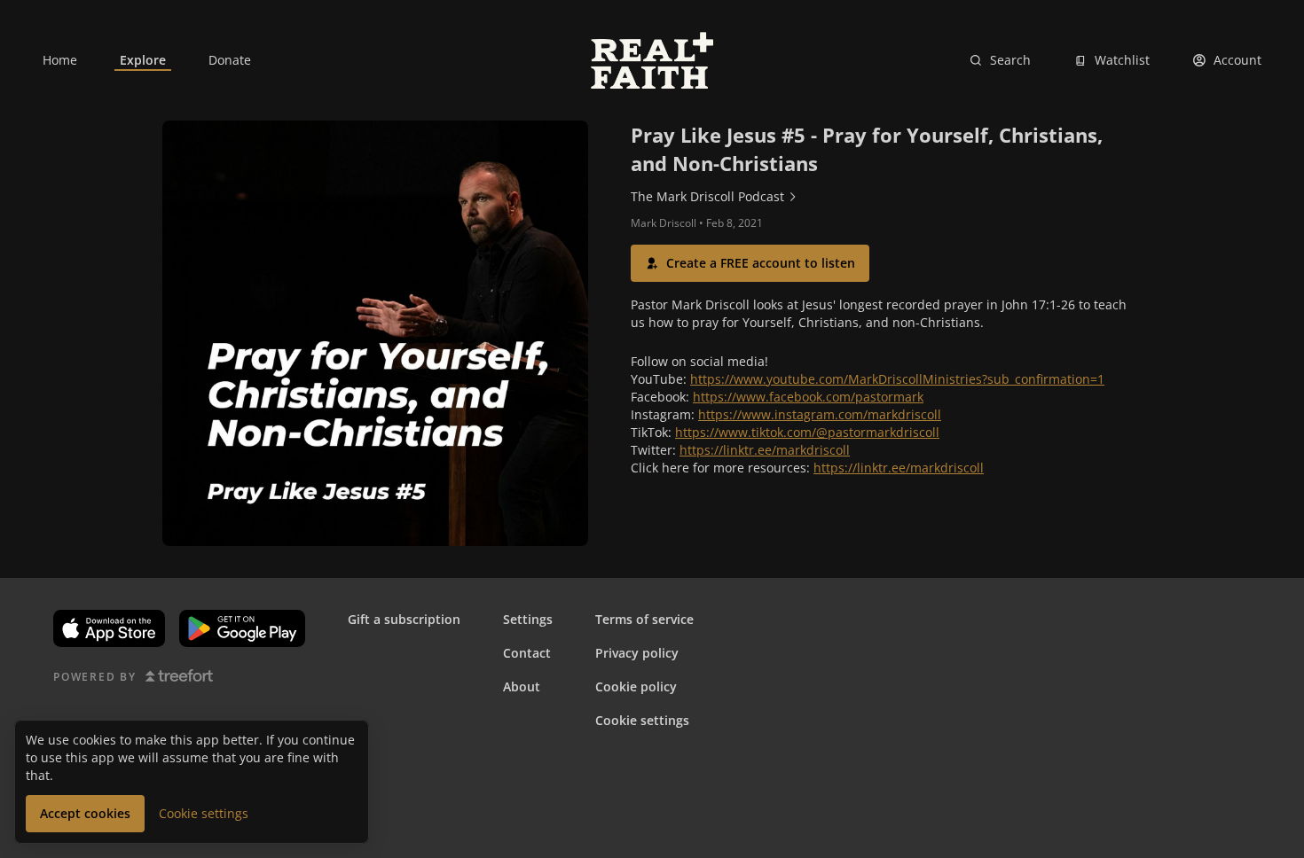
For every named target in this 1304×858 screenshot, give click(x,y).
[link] (60, 60)
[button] (750, 263)
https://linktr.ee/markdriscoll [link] (764, 449)
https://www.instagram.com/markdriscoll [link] (819, 414)
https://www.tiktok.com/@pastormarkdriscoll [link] (807, 432)
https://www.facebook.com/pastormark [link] (808, 396)
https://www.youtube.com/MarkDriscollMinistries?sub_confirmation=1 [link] (897, 378)
